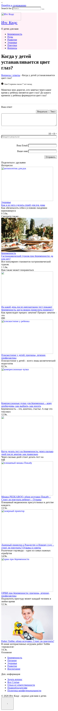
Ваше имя (22, 151)
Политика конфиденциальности (24, 690)
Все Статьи (13, 682)
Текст (53, 111)
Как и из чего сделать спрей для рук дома (23, 205)
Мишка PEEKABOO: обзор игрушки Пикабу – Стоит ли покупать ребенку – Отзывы (26, 498)
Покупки (12, 45)
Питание (12, 660)
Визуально (42, 111)
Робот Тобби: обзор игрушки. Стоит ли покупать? (27, 641)
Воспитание (13, 669)
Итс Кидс (9, 22)
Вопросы (12, 48)
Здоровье (12, 42)
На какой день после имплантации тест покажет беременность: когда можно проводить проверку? (27, 308)
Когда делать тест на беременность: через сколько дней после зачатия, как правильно (27, 453)
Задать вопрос (14, 679)
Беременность (14, 34)
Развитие (12, 39)
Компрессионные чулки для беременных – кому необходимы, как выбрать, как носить (26, 404)
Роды (10, 37)
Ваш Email (22, 145)
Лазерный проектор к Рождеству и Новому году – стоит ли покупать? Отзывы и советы (27, 546)
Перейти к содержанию (13, 5)
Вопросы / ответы (10, 75)
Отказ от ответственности (21, 685)
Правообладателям (17, 687)
